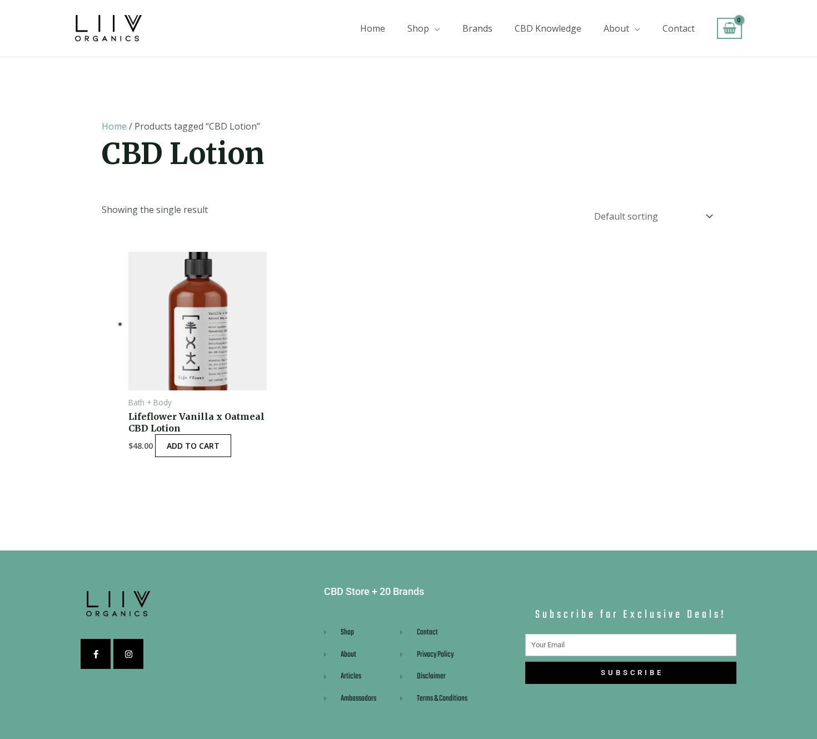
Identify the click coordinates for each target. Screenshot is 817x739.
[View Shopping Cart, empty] (729, 28)
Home (372, 28)
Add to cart (193, 445)
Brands (477, 28)
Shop (418, 28)
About (616, 28)
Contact (678, 28)
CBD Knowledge (548, 28)
